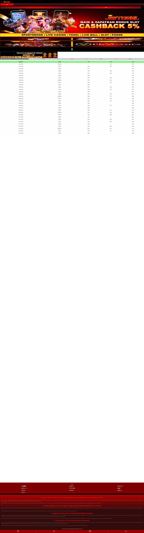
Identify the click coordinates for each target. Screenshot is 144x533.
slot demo (112, 522)
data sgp (117, 522)
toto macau (106, 515)
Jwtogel (2, 500)
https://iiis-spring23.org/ (47, 503)
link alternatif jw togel (56, 525)
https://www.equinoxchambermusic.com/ (46, 523)
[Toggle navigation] (1, 1)
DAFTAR (35, 7)
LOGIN (106, 7)
